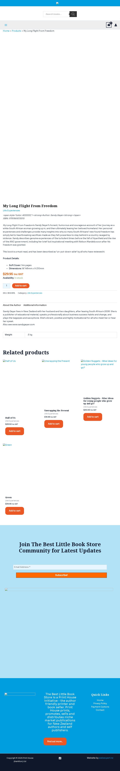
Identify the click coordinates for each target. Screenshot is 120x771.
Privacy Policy (100, 703)
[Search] (73, 14)
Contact (100, 710)
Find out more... (55, 741)
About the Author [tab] (12, 305)
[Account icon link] (115, 25)
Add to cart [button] (14, 431)
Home (100, 700)
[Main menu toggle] (6, 25)
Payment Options (100, 707)
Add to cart (20, 285)
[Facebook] (60, 758)
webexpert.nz (106, 758)
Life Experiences (11, 210)
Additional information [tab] (35, 305)
